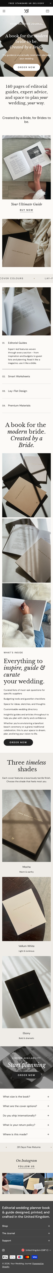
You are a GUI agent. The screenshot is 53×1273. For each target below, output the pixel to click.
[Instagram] (3, 1250)
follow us (26, 1166)
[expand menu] (4, 11)
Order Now (26, 67)
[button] (47, 11)
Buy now (26, 210)
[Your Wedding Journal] (26, 11)
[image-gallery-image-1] (12, 1183)
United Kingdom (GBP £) (37, 1250)
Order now (18, 742)
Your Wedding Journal (21, 1263)
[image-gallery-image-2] (34, 1183)
